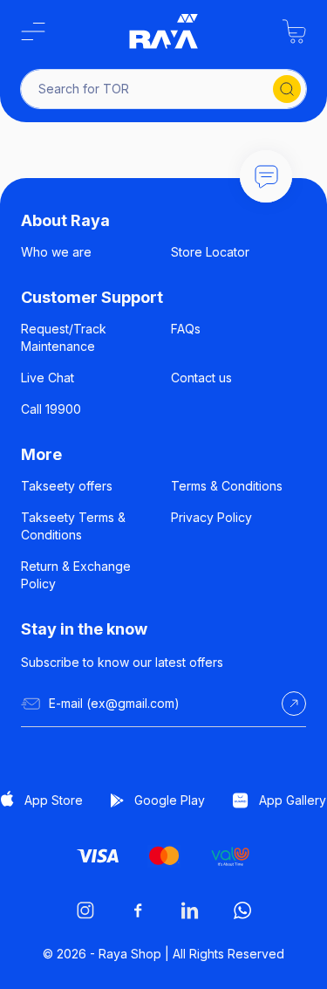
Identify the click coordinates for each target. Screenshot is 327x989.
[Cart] (294, 31)
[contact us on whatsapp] (242, 910)
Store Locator (210, 251)
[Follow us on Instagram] (85, 910)
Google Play (169, 800)
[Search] (287, 89)
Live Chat (47, 377)
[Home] (164, 31)
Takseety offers (66, 485)
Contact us (201, 377)
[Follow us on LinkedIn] (190, 910)
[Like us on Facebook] (137, 910)
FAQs (186, 328)
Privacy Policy (211, 517)
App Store (53, 800)
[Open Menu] (33, 31)
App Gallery (292, 800)
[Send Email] (294, 703)
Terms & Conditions (227, 485)
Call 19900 (51, 409)
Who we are (56, 251)
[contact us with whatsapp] (266, 176)
